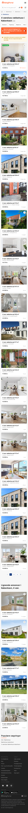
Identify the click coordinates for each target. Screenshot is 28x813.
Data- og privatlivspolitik (7, 766)
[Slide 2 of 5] (13, 60)
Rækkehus (6, 14)
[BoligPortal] (7, 2)
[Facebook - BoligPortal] (3, 785)
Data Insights (4, 779)
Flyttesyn (16, 761)
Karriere (3, 775)
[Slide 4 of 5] (14, 60)
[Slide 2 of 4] (13, 144)
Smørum (4, 24)
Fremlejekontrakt (18, 763)
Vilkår (15, 770)
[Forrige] (7, 574)
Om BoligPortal (4, 759)
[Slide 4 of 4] (15, 144)
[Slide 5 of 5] (15, 60)
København (17, 11)
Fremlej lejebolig (18, 766)
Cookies (3, 768)
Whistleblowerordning (6, 772)
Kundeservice (17, 768)
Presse (2, 763)
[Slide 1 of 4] (12, 144)
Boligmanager (4, 777)
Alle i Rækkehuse (5, 740)
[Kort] (25, 7)
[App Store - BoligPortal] (14, 792)
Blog (2, 761)
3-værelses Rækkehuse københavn (10, 744)
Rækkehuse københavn (7, 742)
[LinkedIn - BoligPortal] (7, 785)
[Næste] (20, 574)
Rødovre (18, 24)
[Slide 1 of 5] (12, 60)
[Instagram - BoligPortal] (11, 785)
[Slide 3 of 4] (14, 144)
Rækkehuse (9, 11)
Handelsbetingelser (5, 770)
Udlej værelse (17, 759)
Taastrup (11, 24)
